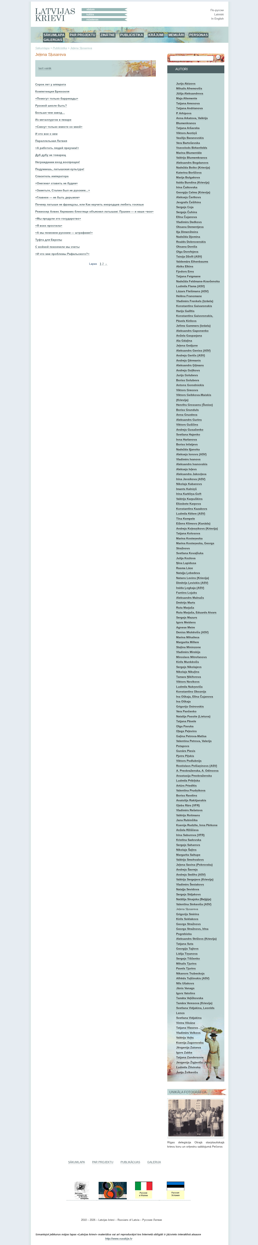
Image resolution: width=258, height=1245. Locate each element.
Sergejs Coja (185, 207)
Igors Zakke (184, 1052)
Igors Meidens (186, 622)
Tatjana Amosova (188, 103)
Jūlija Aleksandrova (189, 93)
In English (217, 18)
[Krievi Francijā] (159, 1198)
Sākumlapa (42, 48)
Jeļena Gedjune (187, 345)
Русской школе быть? (51, 105)
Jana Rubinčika (187, 820)
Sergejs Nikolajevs (189, 667)
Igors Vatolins (185, 993)
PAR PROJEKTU (82, 35)
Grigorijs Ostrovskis (190, 706)
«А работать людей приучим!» (57, 148)
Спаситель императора (52, 176)
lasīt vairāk (44, 68)
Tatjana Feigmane (188, 276)
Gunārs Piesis (185, 750)
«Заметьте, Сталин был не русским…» (62, 190)
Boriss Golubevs (187, 380)
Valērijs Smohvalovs (190, 859)
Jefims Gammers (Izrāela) (193, 325)
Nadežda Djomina (188, 236)
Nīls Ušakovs (185, 983)
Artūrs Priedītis (186, 785)
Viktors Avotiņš (186, 133)
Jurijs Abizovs (186, 83)
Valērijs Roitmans (188, 815)
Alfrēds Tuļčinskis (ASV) (192, 978)
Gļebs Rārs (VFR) (188, 805)
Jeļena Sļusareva (81, 48)
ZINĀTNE (108, 35)
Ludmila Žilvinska (188, 1067)
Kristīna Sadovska (188, 839)
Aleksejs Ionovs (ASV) (191, 454)
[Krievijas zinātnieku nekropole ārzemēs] (82, 1198)
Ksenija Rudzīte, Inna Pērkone (196, 825)
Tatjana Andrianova (189, 108)
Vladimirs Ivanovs (188, 459)
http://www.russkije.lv (118, 1238)
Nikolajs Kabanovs (189, 483)
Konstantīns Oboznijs (191, 691)
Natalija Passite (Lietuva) (193, 716)
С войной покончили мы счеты (57, 246)
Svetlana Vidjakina (189, 1017)
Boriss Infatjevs (187, 444)
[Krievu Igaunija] (175, 1198)
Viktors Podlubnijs (189, 760)
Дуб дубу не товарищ (50, 155)
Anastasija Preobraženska (194, 775)
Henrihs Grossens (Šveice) (194, 404)
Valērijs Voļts (185, 1037)
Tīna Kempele (185, 518)
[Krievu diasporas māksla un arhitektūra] (112, 1198)
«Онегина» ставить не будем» (56, 183)
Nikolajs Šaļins (186, 849)
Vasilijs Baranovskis (190, 137)
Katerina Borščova (189, 172)
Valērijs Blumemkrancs (191, 157)
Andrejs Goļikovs (188, 370)
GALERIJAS (53, 40)
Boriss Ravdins (186, 795)
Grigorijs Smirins (187, 914)
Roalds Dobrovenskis (191, 241)
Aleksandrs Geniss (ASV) (193, 350)
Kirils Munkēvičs (187, 661)
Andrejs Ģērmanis (188, 360)
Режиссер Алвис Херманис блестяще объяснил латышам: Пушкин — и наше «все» (94, 211)
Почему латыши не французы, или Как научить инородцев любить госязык (89, 204)
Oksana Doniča (186, 246)
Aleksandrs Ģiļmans (190, 365)
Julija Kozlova (186, 558)
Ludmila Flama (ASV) (190, 286)
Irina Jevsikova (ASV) (190, 479)
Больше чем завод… (50, 112)
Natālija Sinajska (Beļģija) (193, 899)
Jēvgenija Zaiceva (188, 1047)
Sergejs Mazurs (186, 617)
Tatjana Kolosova (188, 533)
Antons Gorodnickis (190, 385)
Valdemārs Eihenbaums (192, 261)
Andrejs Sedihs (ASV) (191, 874)
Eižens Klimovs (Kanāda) (193, 523)
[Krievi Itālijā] (143, 1198)
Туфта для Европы (48, 239)
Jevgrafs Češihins (188, 202)
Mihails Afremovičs (189, 88)
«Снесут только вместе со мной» (58, 126)
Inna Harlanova (186, 439)
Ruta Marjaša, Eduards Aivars (196, 612)
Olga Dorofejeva (187, 251)
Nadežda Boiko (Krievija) (193, 167)
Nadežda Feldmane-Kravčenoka (198, 281)
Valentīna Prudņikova (190, 790)
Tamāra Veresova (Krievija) (194, 1003)
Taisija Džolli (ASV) (189, 256)
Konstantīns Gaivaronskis (194, 306)
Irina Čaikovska (186, 187)
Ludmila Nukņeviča (189, 686)
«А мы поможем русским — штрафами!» (64, 232)
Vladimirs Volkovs (188, 1032)
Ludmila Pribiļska (188, 780)
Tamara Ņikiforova (188, 676)
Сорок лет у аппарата (50, 84)
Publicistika (60, 48)
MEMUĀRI (176, 35)
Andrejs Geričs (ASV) (190, 355)
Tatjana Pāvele (186, 721)
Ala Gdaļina (184, 340)
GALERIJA (154, 1162)
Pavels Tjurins (186, 968)
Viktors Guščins (187, 424)
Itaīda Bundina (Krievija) (192, 182)
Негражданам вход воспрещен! (57, 162)
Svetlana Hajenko (188, 434)
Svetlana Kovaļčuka (189, 553)
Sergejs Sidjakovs (188, 894)
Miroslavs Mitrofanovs (191, 657)
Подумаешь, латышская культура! (59, 169)
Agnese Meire (185, 627)
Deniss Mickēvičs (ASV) (192, 632)
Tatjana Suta (184, 943)
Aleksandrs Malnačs (190, 597)
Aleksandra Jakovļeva (191, 474)
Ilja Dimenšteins (187, 231)
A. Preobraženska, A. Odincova (197, 770)
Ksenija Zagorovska (190, 1042)
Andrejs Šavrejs (187, 869)
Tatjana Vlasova (187, 1027)
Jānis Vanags (185, 988)
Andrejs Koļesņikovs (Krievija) (197, 528)
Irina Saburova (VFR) (190, 835)
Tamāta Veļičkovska (189, 998)
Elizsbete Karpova (188, 503)
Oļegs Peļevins (186, 731)
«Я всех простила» (48, 225)
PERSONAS (198, 35)
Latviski (219, 14)
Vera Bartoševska (188, 142)
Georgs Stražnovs (188, 924)
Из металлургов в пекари (53, 119)
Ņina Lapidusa (186, 563)
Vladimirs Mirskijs (188, 652)
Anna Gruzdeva (186, 414)
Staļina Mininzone (188, 647)
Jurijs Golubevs (187, 375)
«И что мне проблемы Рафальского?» (62, 253)
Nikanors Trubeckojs (190, 973)
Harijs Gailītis (185, 311)
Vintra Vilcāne (185, 1022)
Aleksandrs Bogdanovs (192, 162)
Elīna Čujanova (186, 217)
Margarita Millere (187, 642)
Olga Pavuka (185, 726)
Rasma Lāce (184, 568)
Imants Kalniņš (186, 489)
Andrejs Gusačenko (189, 429)
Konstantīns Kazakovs (191, 508)
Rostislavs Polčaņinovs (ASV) (196, 765)
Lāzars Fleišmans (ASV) (192, 291)
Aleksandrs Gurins (189, 419)
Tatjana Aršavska (188, 128)
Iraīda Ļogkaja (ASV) (190, 587)
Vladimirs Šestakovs (190, 884)
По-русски (217, 10)
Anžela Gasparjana (189, 335)
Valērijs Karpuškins (189, 498)
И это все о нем (46, 133)
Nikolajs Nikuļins (187, 671)
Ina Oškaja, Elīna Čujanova (194, 696)
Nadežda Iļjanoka (188, 449)
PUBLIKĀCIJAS (130, 1162)
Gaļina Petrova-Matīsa (191, 736)
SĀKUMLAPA (54, 35)
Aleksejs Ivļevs (186, 469)
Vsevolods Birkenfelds (191, 147)
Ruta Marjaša (185, 607)
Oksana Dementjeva (190, 226)
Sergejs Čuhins (186, 212)
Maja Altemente (186, 98)
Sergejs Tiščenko (188, 958)
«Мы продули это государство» (58, 218)
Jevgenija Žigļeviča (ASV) (193, 1062)
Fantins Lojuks (186, 592)
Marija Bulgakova (188, 177)
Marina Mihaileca (187, 637)
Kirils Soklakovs (187, 919)
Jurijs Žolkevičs (187, 1072)
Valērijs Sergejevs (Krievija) (194, 879)
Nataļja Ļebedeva (188, 572)
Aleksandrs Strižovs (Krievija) (196, 938)
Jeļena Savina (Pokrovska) (194, 864)
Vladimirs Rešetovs (189, 810)
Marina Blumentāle (189, 152)
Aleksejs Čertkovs (188, 197)
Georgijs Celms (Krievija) (193, 192)
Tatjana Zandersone (190, 1057)
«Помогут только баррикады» (56, 98)
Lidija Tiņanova (187, 953)
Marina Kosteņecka (189, 538)
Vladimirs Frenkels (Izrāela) (194, 301)
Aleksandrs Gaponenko (192, 330)
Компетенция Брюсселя (52, 91)
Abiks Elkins (184, 266)
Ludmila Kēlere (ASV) (190, 513)
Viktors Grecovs (187, 390)
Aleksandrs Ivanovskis (191, 464)
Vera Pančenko (186, 711)
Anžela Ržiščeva (187, 830)
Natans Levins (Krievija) (192, 578)
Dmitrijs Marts (185, 602)
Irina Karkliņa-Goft (188, 493)
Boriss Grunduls (187, 409)
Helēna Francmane (189, 296)
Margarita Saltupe (188, 854)
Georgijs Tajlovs (187, 948)
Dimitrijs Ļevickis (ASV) (192, 582)
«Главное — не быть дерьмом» (57, 197)
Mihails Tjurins (186, 963)
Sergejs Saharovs (188, 844)
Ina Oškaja (183, 701)
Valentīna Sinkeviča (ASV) (193, 904)
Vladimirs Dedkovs (189, 222)
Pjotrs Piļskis (185, 755)
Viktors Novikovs (188, 681)
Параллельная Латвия (51, 140)
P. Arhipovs (183, 113)
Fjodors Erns (185, 271)
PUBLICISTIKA (131, 35)
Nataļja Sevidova (187, 889)
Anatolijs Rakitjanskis (191, 800)
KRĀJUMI (155, 35)
